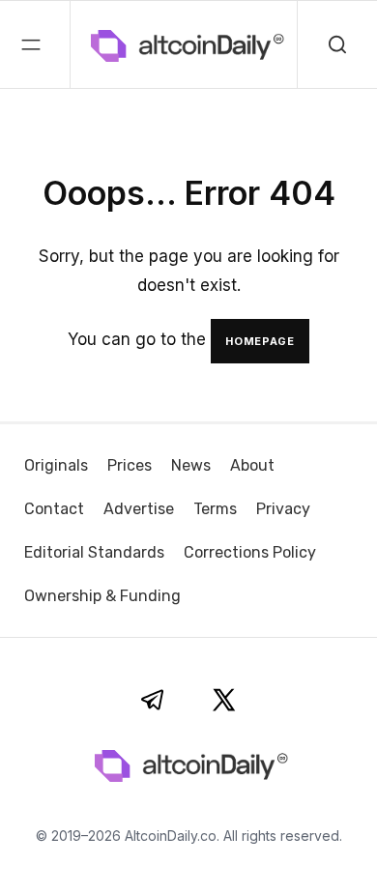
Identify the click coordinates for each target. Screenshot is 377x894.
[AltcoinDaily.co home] (105, 44)
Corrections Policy (250, 552)
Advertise (138, 509)
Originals (56, 465)
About (252, 465)
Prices (129, 465)
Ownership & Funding (102, 596)
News (191, 465)
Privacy (283, 509)
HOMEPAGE (260, 341)
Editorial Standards (94, 552)
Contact (54, 509)
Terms (215, 509)
